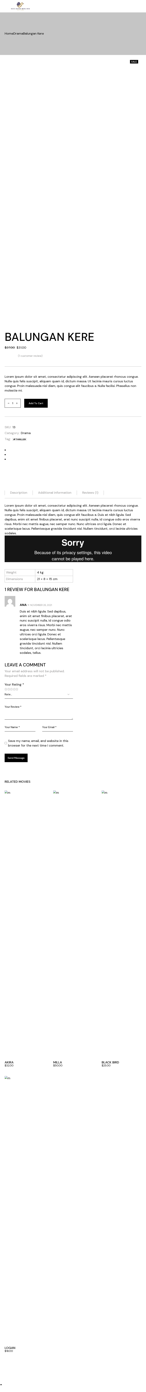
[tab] (19, 492)
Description (18, 492)
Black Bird (110, 1062)
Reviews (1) (90, 492)
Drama (26, 433)
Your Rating (14, 684)
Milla (57, 1062)
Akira (9, 1062)
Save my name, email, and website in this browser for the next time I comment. (38, 743)
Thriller (20, 439)
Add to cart (36, 403)
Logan (10, 1348)
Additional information (54, 492)
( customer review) (30, 356)
